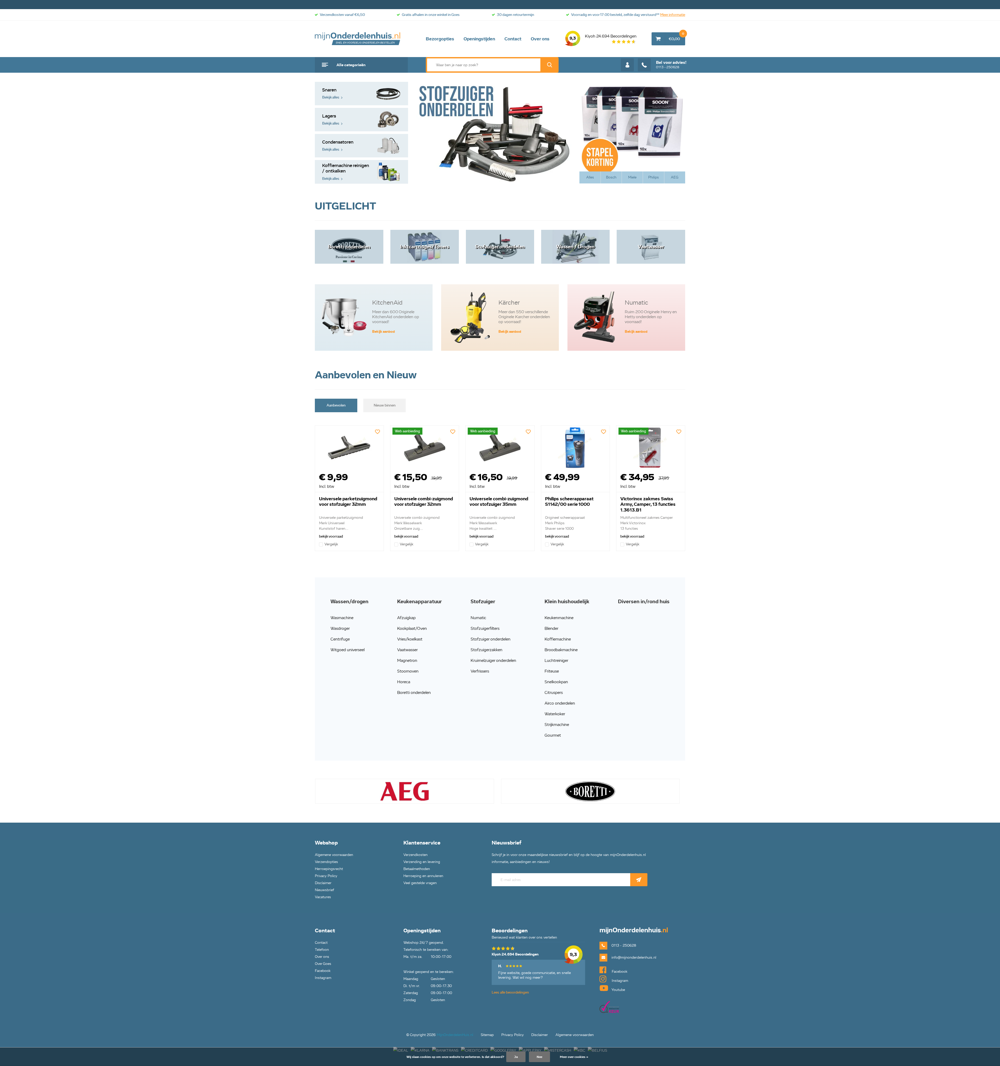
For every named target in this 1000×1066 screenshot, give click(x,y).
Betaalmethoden (416, 869)
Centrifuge (340, 639)
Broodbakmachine (561, 649)
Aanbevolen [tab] (336, 405)
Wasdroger (340, 628)
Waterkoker (555, 713)
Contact (512, 39)
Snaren (330, 93)
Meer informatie (672, 15)
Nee (539, 1057)
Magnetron (407, 660)
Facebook (322, 971)
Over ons (540, 39)
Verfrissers (480, 671)
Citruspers (554, 692)
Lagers (330, 119)
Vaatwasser (407, 649)
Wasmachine (341, 617)
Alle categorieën (351, 65)
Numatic (478, 617)
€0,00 (676, 36)
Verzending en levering (421, 862)
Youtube (618, 990)
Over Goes (323, 964)
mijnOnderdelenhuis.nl (358, 39)
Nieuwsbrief (324, 890)
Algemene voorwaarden (334, 855)
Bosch (611, 177)
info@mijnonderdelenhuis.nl (633, 957)
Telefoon (322, 949)
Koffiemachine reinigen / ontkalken (345, 172)
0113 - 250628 (671, 64)
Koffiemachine (558, 639)
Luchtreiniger (556, 660)
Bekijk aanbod (383, 331)
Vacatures (323, 897)
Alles (590, 177)
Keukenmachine (559, 617)
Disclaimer (323, 883)
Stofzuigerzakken (486, 649)
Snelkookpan (556, 681)
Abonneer (638, 879)
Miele (632, 177)
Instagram (323, 978)
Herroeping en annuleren (423, 876)
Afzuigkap (406, 617)
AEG (674, 177)
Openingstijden (479, 39)
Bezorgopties (440, 39)
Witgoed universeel (347, 649)
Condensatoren (337, 145)
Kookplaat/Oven (412, 628)
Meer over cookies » (574, 1057)
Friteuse (552, 671)
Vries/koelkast (409, 639)
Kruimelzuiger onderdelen (493, 660)
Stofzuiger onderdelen (490, 639)
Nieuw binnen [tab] (385, 405)
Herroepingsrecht (329, 869)
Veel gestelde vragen (420, 883)
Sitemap (487, 1035)
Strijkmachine (557, 724)
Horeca (403, 681)
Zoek (549, 65)
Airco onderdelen (560, 703)
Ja (516, 1057)
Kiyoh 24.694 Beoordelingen (603, 37)
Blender (551, 628)
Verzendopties (326, 862)
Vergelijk (331, 544)
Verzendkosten (415, 855)
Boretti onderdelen (414, 692)
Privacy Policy (326, 876)
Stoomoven (407, 671)
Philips (653, 177)
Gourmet (553, 735)
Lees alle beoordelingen (510, 992)
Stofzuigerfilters (485, 628)
